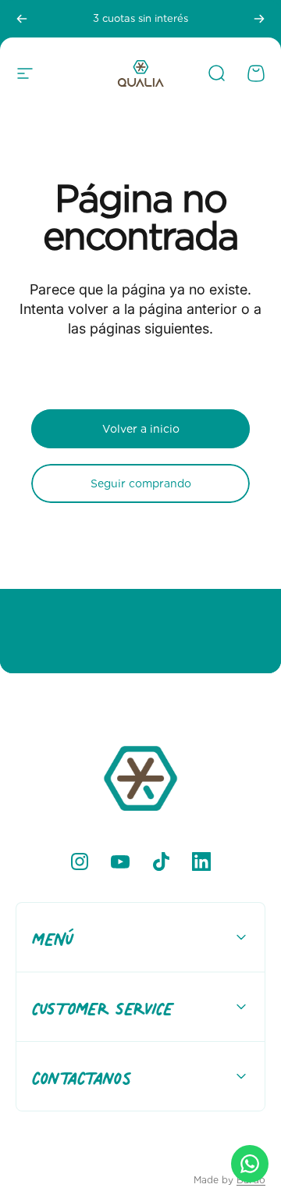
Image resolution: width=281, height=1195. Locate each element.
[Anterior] (22, 18)
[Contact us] (250, 1164)
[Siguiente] (259, 18)
